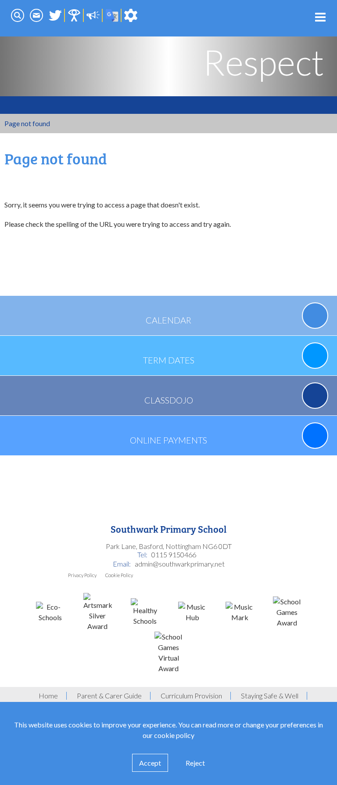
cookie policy (174, 735)
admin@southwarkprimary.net (180, 564)
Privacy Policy (82, 575)
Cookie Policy (119, 575)
